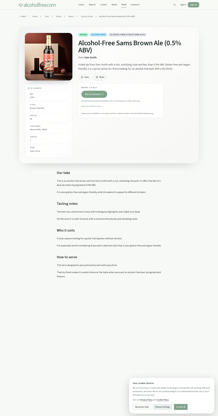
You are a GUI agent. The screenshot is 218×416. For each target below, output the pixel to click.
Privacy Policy (146, 399)
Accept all (180, 406)
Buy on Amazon (93, 94)
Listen (103, 4)
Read (114, 4)
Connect (135, 4)
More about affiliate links (91, 106)
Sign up (193, 4)
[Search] (174, 4)
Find (124, 4)
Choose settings (162, 406)
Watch (92, 4)
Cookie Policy (163, 399)
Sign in (183, 4)
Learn (81, 4)
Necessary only (142, 406)
